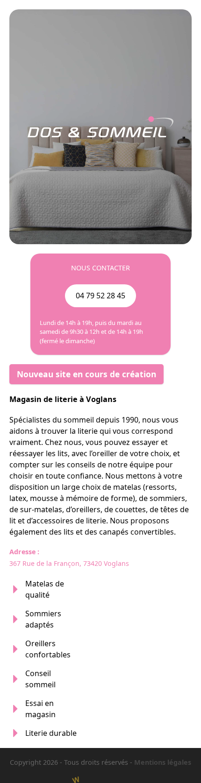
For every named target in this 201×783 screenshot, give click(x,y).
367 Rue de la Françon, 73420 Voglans (69, 563)
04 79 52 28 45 (100, 295)
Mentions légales (162, 762)
